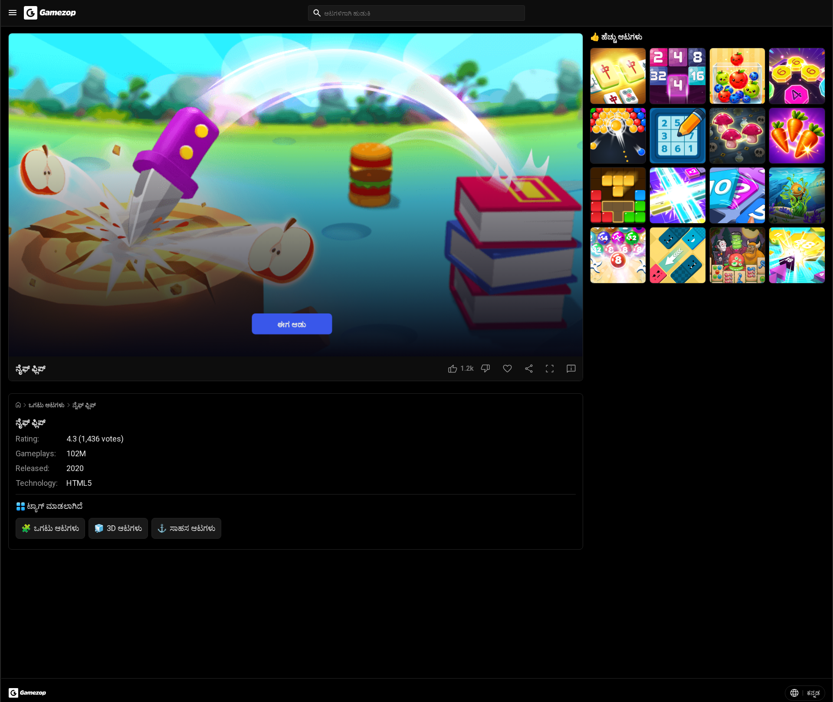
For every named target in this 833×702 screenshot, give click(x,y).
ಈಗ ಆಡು (292, 323)
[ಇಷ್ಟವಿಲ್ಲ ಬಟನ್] (485, 368)
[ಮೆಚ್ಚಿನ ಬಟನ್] (507, 368)
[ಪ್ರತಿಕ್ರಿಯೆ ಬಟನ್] (571, 368)
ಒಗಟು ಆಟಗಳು (47, 405)
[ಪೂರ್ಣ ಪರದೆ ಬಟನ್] (549, 368)
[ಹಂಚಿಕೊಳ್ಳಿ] (529, 368)
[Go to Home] (18, 405)
